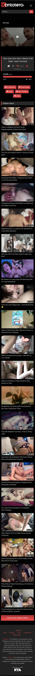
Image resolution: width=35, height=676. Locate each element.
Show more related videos (17, 618)
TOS (19, 632)
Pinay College (25, 87)
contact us (10, 657)
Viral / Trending (22, 91)
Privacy (12, 632)
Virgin (18, 95)
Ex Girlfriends (11, 87)
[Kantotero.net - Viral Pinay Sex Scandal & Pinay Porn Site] (14, 5)
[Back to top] (29, 670)
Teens (10, 91)
